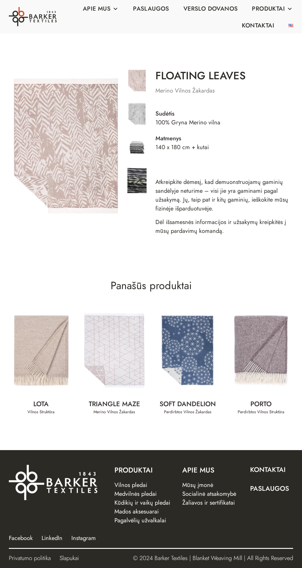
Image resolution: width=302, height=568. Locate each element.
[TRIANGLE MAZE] (114, 350)
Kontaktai (258, 25)
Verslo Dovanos (210, 8)
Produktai (268, 8)
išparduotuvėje (193, 208)
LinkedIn (52, 538)
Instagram (83, 538)
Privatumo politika (30, 558)
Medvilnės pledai (135, 494)
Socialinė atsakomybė (209, 494)
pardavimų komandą (196, 231)
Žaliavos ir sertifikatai (208, 502)
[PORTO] (261, 350)
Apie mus (97, 8)
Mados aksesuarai (136, 511)
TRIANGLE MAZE (114, 404)
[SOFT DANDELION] (187, 350)
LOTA (41, 404)
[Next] (105, 146)
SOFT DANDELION (188, 404)
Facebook (21, 538)
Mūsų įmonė (197, 485)
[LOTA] (41, 350)
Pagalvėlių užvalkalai (140, 520)
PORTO (261, 404)
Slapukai (69, 558)
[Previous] (27, 146)
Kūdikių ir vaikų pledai (142, 502)
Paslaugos (151, 8)
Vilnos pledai (130, 485)
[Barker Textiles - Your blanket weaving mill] (33, 16)
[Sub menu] (115, 8)
